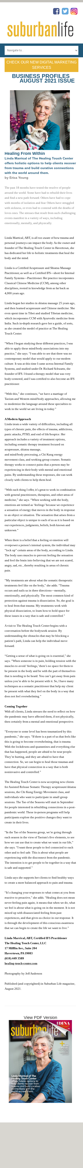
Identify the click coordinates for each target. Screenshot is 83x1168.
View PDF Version (40, 1017)
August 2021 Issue (47, 81)
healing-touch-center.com (21, 963)
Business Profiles (41, 76)
